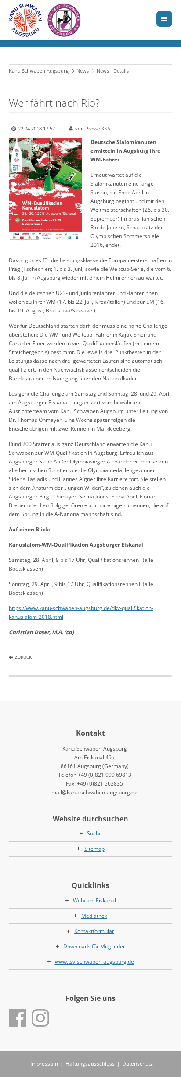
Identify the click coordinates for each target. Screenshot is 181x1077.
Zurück (23, 657)
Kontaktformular (94, 931)
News (82, 70)
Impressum (44, 1063)
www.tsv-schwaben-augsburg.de (94, 961)
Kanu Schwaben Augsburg (39, 70)
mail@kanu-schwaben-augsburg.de (94, 792)
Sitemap (94, 848)
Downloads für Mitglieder (94, 946)
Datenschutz (137, 1063)
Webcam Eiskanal (94, 900)
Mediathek (94, 915)
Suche (94, 833)
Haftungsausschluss (90, 1063)
